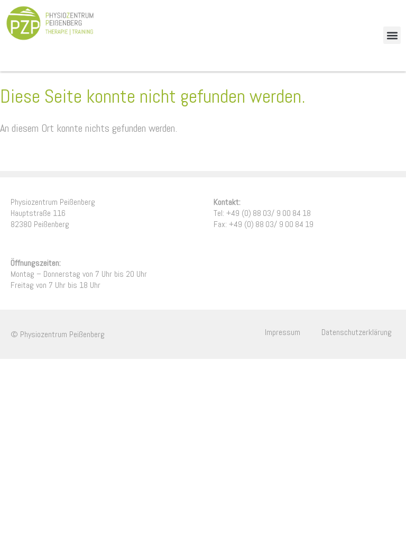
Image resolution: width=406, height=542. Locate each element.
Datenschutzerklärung (356, 332)
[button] (392, 35)
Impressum (282, 332)
